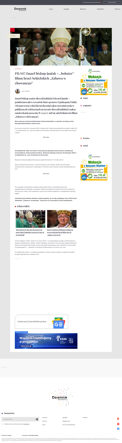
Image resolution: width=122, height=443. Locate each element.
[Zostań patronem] (118, 419)
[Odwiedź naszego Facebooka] (118, 428)
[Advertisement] (44, 23)
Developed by (25, 435)
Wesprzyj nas (66, 421)
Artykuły (117, 9)
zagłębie (87, 106)
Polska (86, 138)
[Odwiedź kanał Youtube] (118, 423)
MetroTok (83, 9)
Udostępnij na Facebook (21, 332)
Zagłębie (66, 9)
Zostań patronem (112, 2)
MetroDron (100, 9)
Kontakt (85, 417)
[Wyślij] (37, 419)
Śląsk (51, 9)
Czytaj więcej (26, 424)
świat (85, 146)
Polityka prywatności (69, 424)
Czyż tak (44, 421)
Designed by (5, 435)
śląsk (85, 98)
